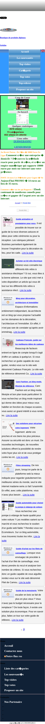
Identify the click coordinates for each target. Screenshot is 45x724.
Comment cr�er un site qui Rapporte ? (17, 190)
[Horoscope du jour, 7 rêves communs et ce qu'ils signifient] (22, 123)
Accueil (25, 51)
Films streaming (23, 465)
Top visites (25, 64)
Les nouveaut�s (14, 674)
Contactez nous (13, 651)
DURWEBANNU (23, 141)
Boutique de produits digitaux (13, 38)
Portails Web (26, 203)
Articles (3, 45)
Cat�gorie (25, 70)
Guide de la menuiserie (26, 591)
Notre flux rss (14, 656)
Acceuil (8, 645)
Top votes (25, 77)
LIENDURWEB (22, 147)
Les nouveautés (25, 58)
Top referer (25, 83)
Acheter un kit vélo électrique (29, 261)
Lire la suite (28, 252)
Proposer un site (25, 89)
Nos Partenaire (13, 701)
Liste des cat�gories (16, 668)
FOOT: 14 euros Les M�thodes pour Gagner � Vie (22, 178)
